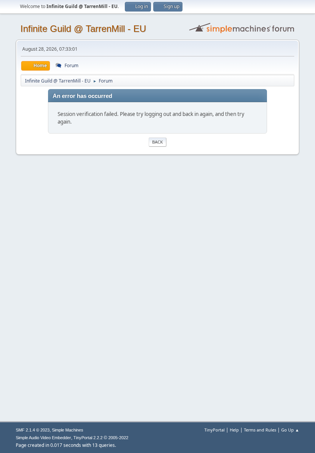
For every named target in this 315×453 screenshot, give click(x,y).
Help (234, 430)
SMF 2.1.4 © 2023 (33, 430)
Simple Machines (67, 430)
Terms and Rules (260, 430)
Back (157, 142)
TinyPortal (214, 430)
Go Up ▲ (290, 430)
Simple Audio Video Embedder (43, 437)
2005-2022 (118, 437)
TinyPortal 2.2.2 (88, 437)
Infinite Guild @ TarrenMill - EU (83, 28)
